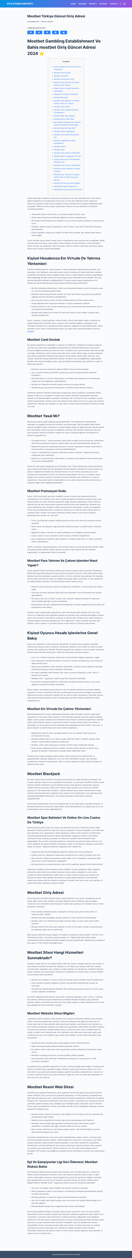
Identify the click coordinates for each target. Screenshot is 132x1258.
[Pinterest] (47, 32)
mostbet (30, 331)
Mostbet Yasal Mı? (61, 76)
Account (103, 4)
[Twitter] (39, 32)
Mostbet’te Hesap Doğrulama (65, 186)
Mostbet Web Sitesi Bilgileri (64, 116)
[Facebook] (30, 32)
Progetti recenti (47, 21)
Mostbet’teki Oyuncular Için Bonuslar (68, 189)
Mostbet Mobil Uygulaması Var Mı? (67, 156)
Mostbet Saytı (59, 150)
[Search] (120, 4)
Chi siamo (82, 4)
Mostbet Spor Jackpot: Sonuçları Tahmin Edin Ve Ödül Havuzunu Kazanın (67, 177)
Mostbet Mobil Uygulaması (64, 131)
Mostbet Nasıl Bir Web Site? (64, 128)
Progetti (93, 4)
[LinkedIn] (55, 32)
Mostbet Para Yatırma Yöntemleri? (67, 165)
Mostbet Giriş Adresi (62, 107)
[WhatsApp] (63, 32)
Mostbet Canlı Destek (62, 73)
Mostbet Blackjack (61, 97)
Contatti (114, 4)
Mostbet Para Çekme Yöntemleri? (67, 153)
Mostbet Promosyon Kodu (64, 79)
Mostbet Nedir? (60, 146)
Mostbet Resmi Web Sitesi (64, 119)
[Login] (124, 4)
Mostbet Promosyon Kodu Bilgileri (67, 183)
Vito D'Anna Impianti (20, 3)
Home (73, 4)
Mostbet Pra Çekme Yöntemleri (66, 94)
